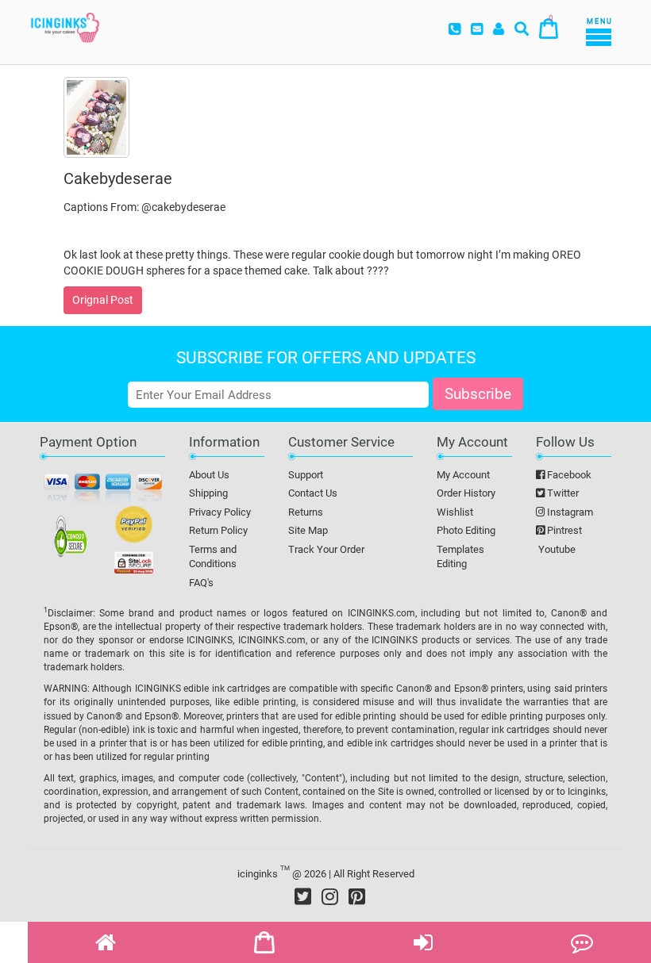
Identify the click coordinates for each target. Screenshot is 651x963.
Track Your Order (326, 549)
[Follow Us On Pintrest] (357, 896)
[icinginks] (65, 26)
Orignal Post (102, 300)
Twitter (562, 493)
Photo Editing (466, 530)
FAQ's (201, 583)
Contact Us (312, 493)
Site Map (308, 530)
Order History (466, 493)
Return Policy (218, 530)
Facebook (568, 475)
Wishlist (455, 512)
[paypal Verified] (133, 527)
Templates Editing (460, 556)
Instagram (569, 512)
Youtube (556, 549)
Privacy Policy (220, 512)
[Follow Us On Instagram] (330, 896)
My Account (463, 475)
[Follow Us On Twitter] (303, 896)
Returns (305, 512)
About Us (209, 475)
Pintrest (563, 530)
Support (305, 475)
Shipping (208, 493)
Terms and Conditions (213, 556)
